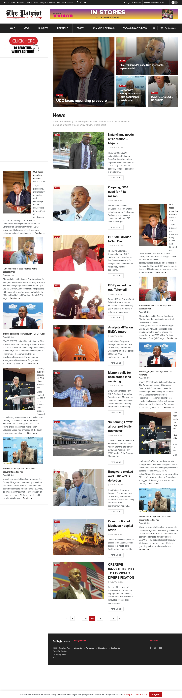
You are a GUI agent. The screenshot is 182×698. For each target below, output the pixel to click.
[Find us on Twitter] (81, 2)
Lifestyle (29, 2)
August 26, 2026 (127, 106)
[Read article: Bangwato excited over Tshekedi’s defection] (78, 487)
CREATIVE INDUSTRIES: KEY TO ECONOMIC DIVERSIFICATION (121, 571)
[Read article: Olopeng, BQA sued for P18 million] (78, 203)
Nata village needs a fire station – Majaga (121, 138)
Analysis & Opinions (47, 2)
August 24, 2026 (159, 106)
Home (6, 2)
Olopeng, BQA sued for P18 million (118, 191)
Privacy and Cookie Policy (135, 694)
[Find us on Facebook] (77, 2)
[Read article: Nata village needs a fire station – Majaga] (78, 150)
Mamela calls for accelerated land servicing (119, 376)
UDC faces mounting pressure (38, 175)
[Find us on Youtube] (85, 2)
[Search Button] (154, 28)
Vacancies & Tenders (65, 2)
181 (113, 618)
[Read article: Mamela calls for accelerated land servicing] (78, 388)
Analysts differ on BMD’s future (120, 329)
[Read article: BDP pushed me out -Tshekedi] (78, 301)
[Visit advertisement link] (114, 14)
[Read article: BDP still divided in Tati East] (78, 253)
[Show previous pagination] (67, 618)
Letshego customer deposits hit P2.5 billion (41, 375)
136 (84, 618)
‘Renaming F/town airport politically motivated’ (121, 426)
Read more (40, 233)
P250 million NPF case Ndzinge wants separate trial (141, 66)
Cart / (170, 28)
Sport (36, 2)
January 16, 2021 (116, 147)
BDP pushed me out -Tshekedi (119, 287)
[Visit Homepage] (24, 14)
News (13, 2)
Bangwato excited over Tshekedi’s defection (120, 476)
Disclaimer (102, 648)
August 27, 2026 (64, 106)
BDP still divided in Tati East (119, 238)
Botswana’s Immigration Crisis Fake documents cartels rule (130, 95)
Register (137, 2)
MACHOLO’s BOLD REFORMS (162, 98)
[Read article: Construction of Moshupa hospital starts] (78, 537)
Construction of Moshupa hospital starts (120, 525)
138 (99, 618)
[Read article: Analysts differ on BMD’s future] (78, 343)
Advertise (90, 648)
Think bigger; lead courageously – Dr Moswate (24, 333)
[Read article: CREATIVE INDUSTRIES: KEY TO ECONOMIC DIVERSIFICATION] (78, 580)
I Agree (155, 694)
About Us (78, 648)
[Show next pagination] (119, 618)
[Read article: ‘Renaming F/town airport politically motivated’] (78, 438)
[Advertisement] (24, 116)
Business (20, 2)
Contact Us (115, 648)
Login (128, 2)
